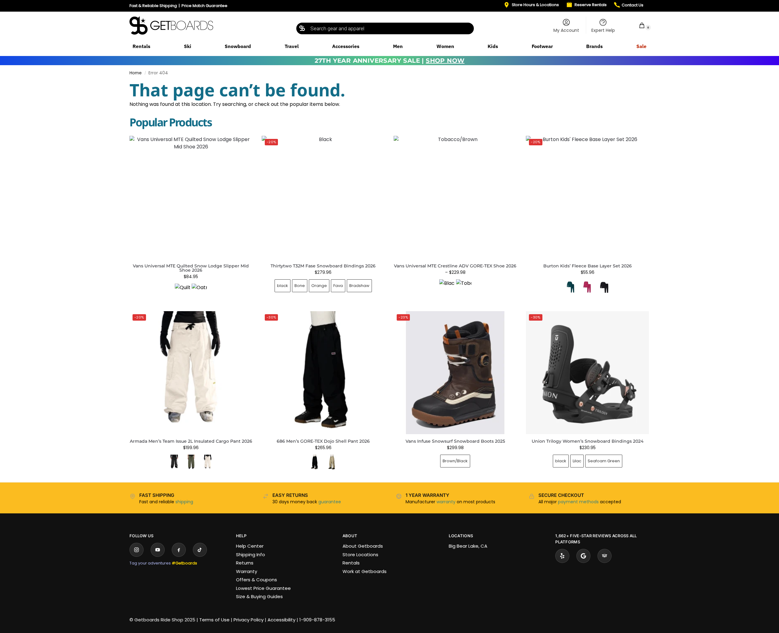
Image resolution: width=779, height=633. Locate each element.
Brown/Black (455, 461)
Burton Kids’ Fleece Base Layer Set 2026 (587, 266)
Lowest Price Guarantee (263, 588)
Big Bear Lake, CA (468, 546)
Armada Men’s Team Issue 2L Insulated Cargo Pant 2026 (191, 441)
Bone (299, 286)
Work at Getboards (365, 571)
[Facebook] (179, 550)
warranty (445, 502)
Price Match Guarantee (204, 6)
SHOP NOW (445, 60)
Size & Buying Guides (259, 596)
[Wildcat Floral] (587, 287)
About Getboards (363, 546)
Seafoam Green (604, 461)
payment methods (578, 502)
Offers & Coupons (256, 579)
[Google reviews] (583, 556)
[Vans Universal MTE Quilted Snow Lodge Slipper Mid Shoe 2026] (191, 197)
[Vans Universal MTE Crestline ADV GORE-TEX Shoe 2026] (455, 197)
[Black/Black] (447, 287)
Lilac (577, 461)
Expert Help (603, 30)
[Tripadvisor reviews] (604, 556)
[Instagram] (136, 550)
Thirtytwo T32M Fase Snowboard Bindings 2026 (323, 266)
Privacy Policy (249, 619)
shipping (184, 502)
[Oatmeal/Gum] (199, 291)
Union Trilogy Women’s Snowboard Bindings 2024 (587, 441)
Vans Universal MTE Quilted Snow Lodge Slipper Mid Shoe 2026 (191, 268)
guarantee (329, 502)
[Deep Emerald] (570, 287)
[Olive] (191, 462)
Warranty (246, 571)
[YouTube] (158, 550)
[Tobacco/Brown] (463, 287)
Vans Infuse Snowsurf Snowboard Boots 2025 (455, 441)
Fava (338, 286)
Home (135, 73)
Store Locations (360, 554)
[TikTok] (200, 550)
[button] (638, 25)
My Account (566, 30)
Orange (319, 286)
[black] (174, 462)
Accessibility (281, 619)
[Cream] (207, 462)
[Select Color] (191, 292)
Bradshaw (359, 286)
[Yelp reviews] (562, 556)
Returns (244, 563)
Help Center (250, 546)
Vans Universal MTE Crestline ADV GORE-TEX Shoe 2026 (455, 266)
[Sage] (331, 462)
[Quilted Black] (182, 291)
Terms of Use (214, 619)
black (282, 286)
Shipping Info (250, 554)
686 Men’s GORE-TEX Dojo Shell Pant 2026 (323, 441)
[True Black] (604, 287)
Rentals (351, 563)
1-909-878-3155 (317, 619)
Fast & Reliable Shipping (153, 6)
